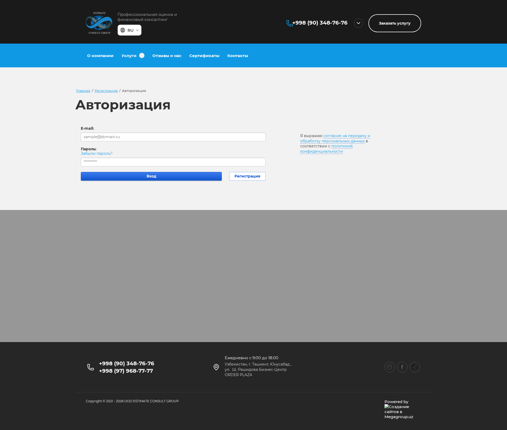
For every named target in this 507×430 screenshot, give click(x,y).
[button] (394, 23)
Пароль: (88, 149)
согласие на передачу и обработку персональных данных (335, 138)
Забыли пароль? (96, 153)
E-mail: (87, 128)
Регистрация (247, 176)
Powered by (396, 401)
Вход (151, 176)
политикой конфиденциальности (326, 149)
